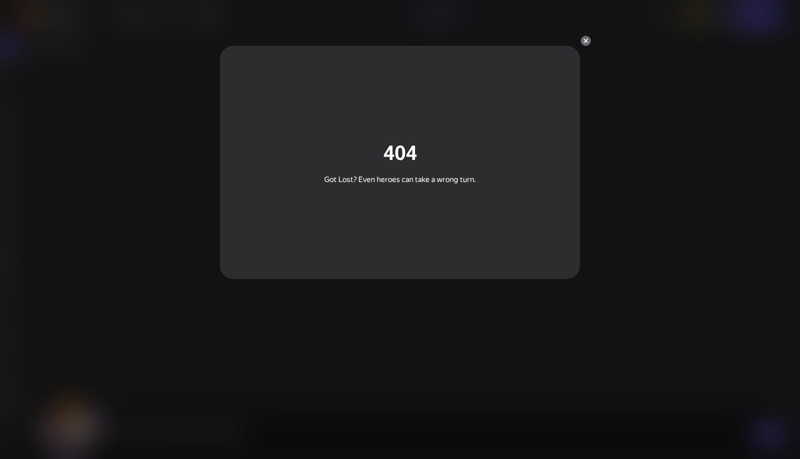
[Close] (586, 41)
